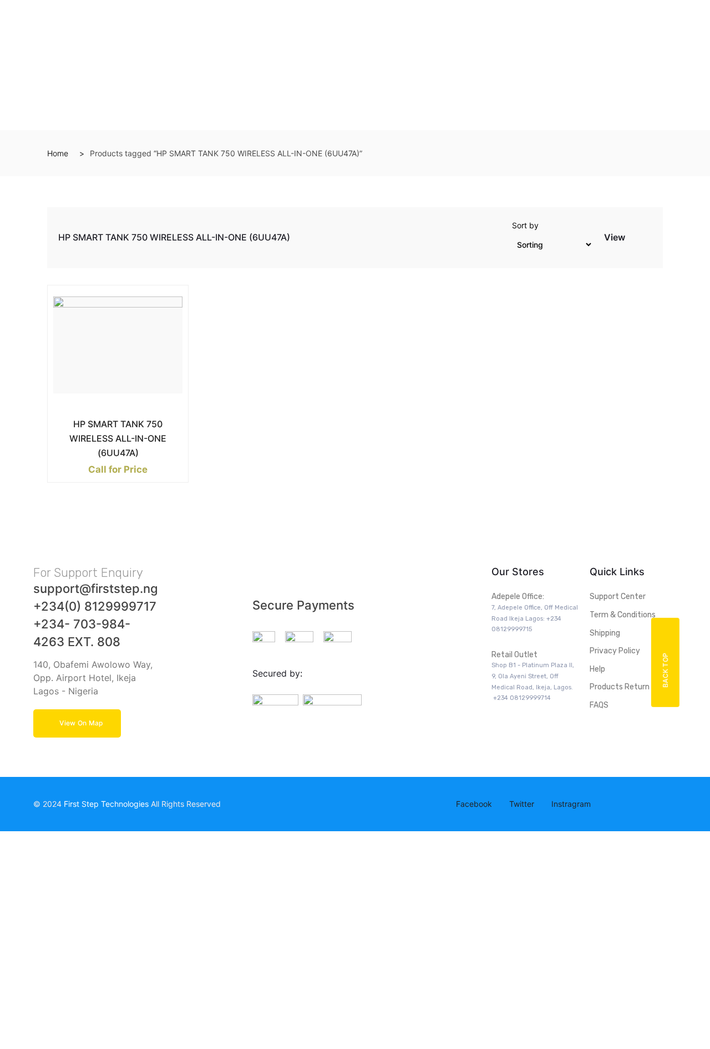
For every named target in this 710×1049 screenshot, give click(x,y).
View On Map (81, 723)
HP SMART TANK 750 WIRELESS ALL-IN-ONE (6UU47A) (117, 438)
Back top (665, 669)
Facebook (473, 804)
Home (57, 153)
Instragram (570, 804)
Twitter (520, 804)
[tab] (634, 240)
